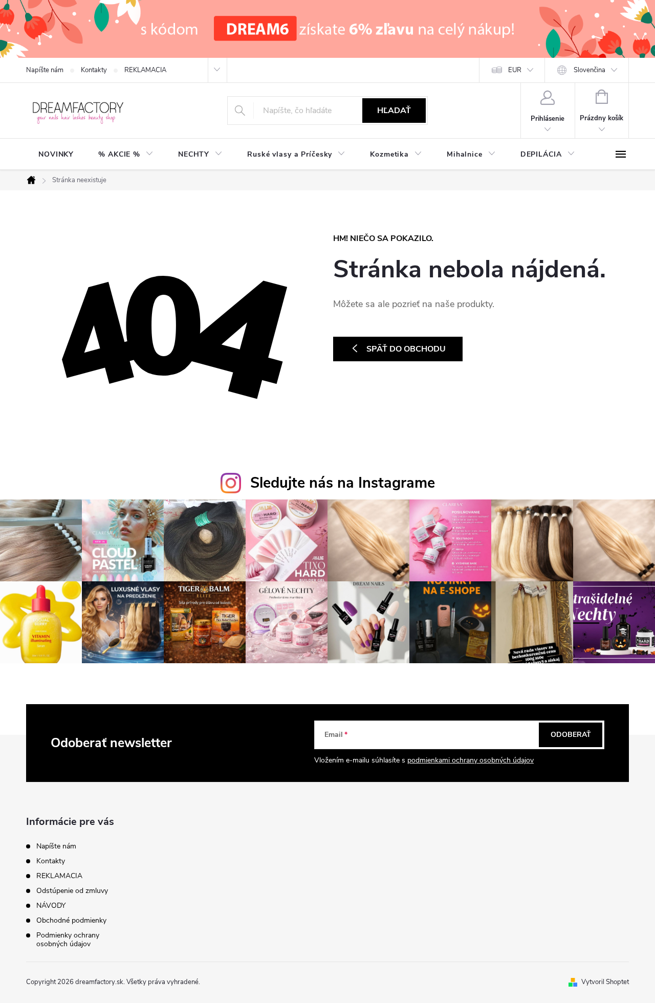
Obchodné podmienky (71, 920)
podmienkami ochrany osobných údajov (470, 760)
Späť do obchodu (406, 349)
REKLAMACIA (145, 70)
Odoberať (571, 734)
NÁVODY (51, 905)
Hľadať (394, 110)
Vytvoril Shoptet (605, 982)
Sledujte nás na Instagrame (342, 483)
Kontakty (94, 70)
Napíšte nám (44, 70)
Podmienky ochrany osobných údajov (67, 939)
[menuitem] (56, 154)
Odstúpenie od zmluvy (72, 891)
